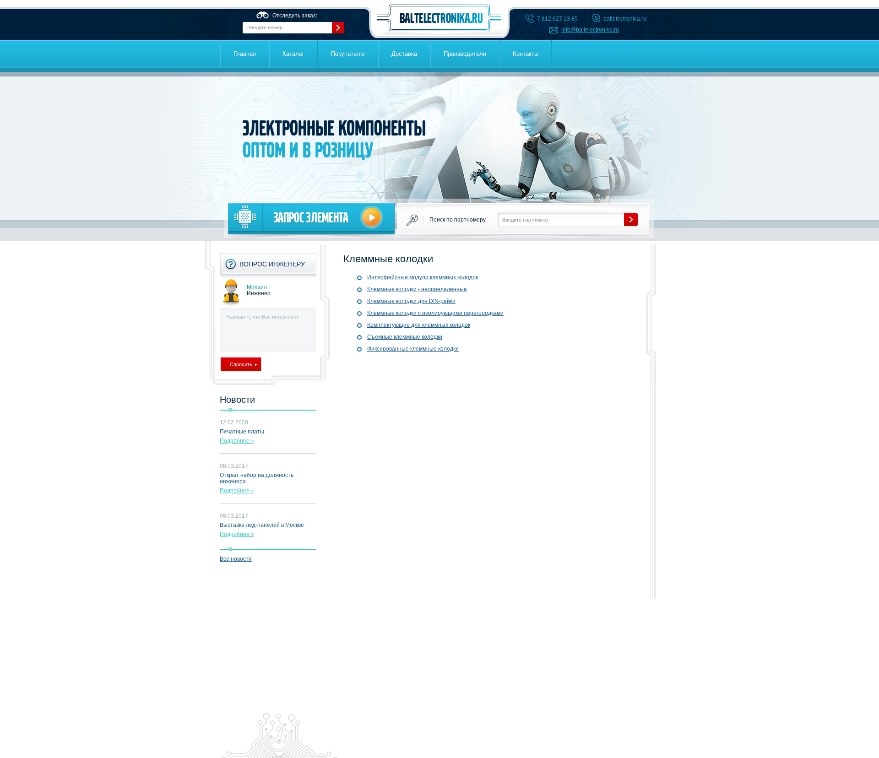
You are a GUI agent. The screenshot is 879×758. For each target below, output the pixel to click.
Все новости (236, 559)
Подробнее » (237, 441)
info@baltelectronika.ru (590, 30)
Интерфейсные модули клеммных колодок (422, 277)
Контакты (525, 53)
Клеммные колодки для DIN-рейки (411, 301)
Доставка (404, 53)
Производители (465, 53)
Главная (244, 53)
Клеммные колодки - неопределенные (417, 289)
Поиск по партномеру (457, 220)
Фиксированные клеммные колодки (413, 349)
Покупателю (348, 53)
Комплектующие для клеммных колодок (418, 325)
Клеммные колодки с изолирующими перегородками (435, 313)
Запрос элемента (311, 218)
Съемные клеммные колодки (404, 337)
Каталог (293, 53)
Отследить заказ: (294, 15)
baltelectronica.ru (439, 18)
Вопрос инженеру (272, 264)
